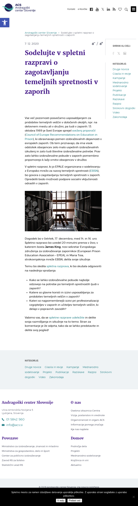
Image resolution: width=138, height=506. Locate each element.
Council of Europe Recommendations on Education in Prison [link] (61, 136)
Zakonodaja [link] (120, 117)
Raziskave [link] (119, 99)
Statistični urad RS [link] (12, 465)
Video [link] (116, 112)
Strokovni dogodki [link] (124, 108)
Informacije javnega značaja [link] (87, 425)
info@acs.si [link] (14, 425)
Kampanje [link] (119, 78)
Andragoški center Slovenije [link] (41, 33)
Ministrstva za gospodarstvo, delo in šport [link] (26, 451)
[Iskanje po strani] (126, 10)
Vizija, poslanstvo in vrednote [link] (88, 415)
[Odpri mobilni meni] (133, 9)
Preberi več (75, 500)
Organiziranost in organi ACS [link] (87, 420)
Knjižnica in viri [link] (80, 460)
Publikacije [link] (119, 95)
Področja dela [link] (79, 446)
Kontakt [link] (71, 9)
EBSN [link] (94, 171)
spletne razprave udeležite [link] (66, 317)
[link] (4, 22)
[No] (133, 497)
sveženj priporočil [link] (83, 130)
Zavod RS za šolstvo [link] (13, 460)
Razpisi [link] (117, 104)
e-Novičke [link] (82, 9)
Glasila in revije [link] (122, 74)
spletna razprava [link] (58, 266)
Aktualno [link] (76, 465)
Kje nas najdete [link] (80, 429)
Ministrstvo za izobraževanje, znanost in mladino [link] (30, 446)
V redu (60, 500)
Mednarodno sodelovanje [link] (86, 456)
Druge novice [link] (121, 69)
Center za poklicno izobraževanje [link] (21, 456)
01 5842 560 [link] (15, 419)
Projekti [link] (117, 90)
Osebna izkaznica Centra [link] (85, 411)
